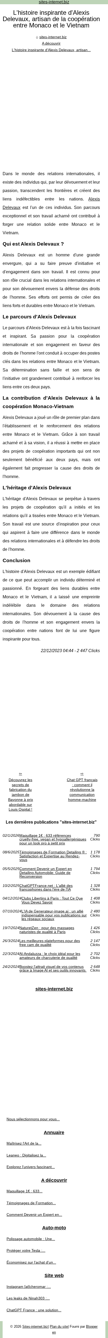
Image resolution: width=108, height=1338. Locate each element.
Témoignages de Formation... (31, 1203)
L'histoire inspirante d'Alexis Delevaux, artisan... (51, 50)
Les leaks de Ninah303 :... (28, 1298)
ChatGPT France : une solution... (34, 1310)
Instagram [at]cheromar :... (29, 1286)
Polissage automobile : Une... (31, 1239)
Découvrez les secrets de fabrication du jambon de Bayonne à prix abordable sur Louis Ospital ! (20, 794)
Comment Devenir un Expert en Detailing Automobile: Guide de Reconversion (45, 872)
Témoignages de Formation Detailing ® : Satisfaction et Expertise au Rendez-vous (53, 856)
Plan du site (59, 1327)
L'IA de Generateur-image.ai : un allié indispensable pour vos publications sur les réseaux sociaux (54, 915)
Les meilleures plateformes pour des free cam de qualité (49, 943)
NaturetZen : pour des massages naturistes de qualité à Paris (46, 930)
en (54, 1332)
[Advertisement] (54, 110)
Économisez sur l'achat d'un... (31, 1262)
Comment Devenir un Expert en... (34, 1214)
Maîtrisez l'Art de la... (24, 1143)
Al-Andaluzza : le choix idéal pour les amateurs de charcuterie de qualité (49, 955)
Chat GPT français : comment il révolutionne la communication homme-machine (82, 790)
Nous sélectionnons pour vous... (33, 1119)
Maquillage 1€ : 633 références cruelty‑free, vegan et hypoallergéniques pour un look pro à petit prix (52, 839)
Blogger (92, 1327)
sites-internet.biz (53, 37)
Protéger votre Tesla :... (26, 1250)
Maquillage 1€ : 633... (24, 1191)
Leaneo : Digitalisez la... (26, 1155)
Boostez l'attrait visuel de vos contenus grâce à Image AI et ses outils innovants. (53, 968)
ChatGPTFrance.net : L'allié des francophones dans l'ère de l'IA (46, 887)
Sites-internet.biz (35, 1327)
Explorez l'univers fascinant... (31, 1167)
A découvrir (51, 43)
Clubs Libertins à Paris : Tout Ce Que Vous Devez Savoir (52, 900)
